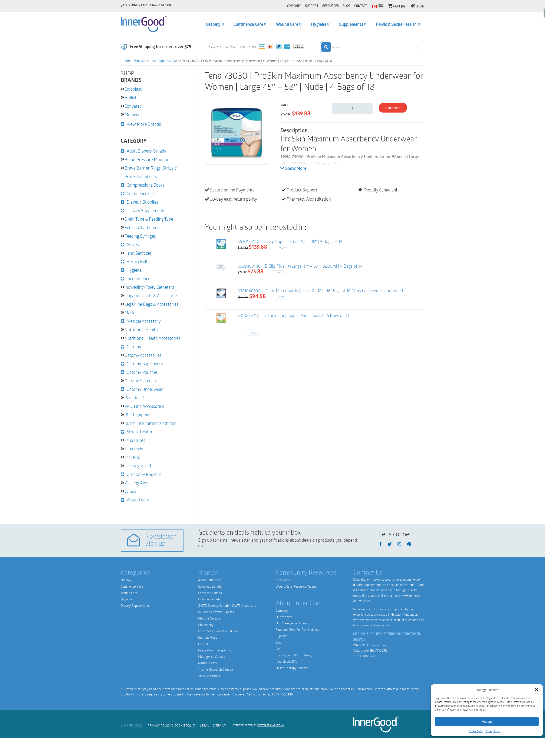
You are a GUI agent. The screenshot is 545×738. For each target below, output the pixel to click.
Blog (279, 642)
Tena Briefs (135, 440)
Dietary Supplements (146, 210)
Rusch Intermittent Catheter (150, 423)
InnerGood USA (286, 661)
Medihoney (206, 624)
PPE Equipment (139, 414)
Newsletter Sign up (160, 540)
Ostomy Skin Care (141, 380)
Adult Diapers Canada (164, 61)
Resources (283, 580)
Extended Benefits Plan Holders (297, 629)
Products (140, 61)
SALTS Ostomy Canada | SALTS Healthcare (227, 605)
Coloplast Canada (210, 586)
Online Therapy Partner (292, 668)
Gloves (133, 244)
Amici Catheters (209, 580)
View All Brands (209, 676)
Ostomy (134, 346)
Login (420, 6)
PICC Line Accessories (144, 406)
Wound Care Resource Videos (296, 586)
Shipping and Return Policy (294, 655)
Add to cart (392, 108)
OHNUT (203, 644)
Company (282, 610)
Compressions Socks (145, 185)
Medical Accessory (144, 321)
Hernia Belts (138, 261)
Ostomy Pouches (142, 372)
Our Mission (284, 617)
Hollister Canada (209, 599)
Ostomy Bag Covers (145, 363)
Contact (360, 6)
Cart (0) (399, 6)
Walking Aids (136, 482)
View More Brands (144, 124)
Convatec (133, 106)
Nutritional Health (141, 329)
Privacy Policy (493, 731)
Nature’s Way (207, 663)
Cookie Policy (476, 731)
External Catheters (142, 227)
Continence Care (141, 193)
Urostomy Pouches (144, 474)
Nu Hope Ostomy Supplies (216, 612)
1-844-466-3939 (364, 656)
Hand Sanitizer (138, 253)
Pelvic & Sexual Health (396, 25)
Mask (129, 312)
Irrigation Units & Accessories (152, 295)
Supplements (351, 25)
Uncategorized (138, 465)
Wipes (130, 491)
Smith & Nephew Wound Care (218, 631)
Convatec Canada (210, 593)
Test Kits (132, 457)
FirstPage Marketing (270, 725)
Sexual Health (139, 431)
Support (281, 636)
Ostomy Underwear (145, 389)
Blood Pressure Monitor (147, 159)
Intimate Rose (207, 637)
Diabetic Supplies (142, 202)
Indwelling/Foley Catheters (149, 287)
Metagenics (135, 114)
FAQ (278, 649)
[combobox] (372, 47)
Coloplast (133, 89)
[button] (536, 690)
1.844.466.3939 (282, 694)
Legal (204, 725)
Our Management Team (292, 623)
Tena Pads (134, 448)
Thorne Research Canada (215, 669)
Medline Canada (209, 618)
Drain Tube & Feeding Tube (149, 219)
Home (126, 61)
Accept (487, 721)
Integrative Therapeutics (215, 650)
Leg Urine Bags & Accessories (151, 304)
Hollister (132, 97)
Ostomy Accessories (143, 355)
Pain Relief (134, 397)
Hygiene (134, 270)
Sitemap (219, 725)
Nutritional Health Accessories (152, 338)
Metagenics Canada (211, 656)
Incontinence (138, 278)
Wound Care (138, 499)
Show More (295, 169)
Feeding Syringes (140, 236)
